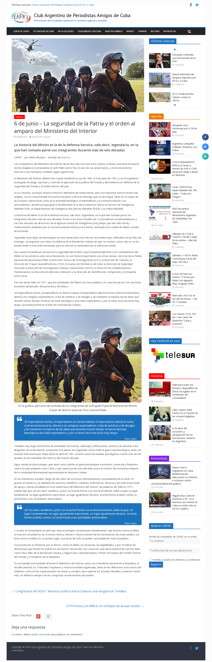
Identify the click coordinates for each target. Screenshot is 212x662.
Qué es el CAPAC (21, 31)
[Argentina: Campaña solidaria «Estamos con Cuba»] (160, 142)
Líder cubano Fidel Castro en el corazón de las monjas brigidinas (185, 413)
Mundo (130, 31)
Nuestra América (114, 31)
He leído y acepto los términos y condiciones (176, 559)
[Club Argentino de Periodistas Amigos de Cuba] (21, 13)
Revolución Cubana (41, 136)
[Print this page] (205, 158)
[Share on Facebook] (205, 139)
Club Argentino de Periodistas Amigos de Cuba (82, 15)
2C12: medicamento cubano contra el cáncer (183, 97)
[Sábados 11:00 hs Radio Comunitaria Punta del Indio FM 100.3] (160, 253)
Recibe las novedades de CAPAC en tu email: (173, 536)
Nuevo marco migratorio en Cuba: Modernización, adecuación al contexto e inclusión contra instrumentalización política (174, 475)
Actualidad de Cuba (43, 31)
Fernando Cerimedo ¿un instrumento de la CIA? (184, 58)
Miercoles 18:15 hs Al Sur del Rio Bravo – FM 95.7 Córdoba (184, 299)
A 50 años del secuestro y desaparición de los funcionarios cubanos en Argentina (183, 435)
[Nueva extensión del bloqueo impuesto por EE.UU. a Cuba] (160, 74)
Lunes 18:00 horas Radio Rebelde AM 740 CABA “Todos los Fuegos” (184, 191)
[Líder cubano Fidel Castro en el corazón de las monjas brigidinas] (160, 408)
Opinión (142, 31)
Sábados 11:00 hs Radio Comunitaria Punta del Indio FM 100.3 (185, 258)
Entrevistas (169, 31)
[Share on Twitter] (205, 149)
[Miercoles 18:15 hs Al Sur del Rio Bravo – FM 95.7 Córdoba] (160, 294)
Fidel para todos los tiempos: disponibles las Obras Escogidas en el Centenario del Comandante (185, 391)
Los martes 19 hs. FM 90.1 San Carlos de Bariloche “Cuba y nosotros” (184, 318)
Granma (65, 157)
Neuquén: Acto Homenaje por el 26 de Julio (184, 128)
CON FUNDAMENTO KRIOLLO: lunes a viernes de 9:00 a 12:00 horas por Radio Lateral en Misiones (185, 168)
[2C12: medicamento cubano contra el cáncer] (160, 94)
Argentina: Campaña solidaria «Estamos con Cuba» (184, 147)
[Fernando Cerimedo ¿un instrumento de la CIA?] (160, 54)
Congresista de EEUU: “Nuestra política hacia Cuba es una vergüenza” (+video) (69, 591)
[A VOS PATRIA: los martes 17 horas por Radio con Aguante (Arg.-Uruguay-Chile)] (160, 272)
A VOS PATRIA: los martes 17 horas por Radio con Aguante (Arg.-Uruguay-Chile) (183, 278)
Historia (155, 31)
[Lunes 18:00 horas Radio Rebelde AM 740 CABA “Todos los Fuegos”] (160, 185)
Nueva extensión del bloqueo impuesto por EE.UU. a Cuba (63, 4)
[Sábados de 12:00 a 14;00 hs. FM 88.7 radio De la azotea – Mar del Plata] (160, 232)
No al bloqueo (66, 31)
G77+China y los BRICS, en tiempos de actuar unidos (105, 606)
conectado (44, 634)
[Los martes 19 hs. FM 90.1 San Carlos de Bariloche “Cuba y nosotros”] (160, 312)
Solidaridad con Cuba (89, 31)
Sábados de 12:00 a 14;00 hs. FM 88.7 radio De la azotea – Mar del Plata (184, 238)
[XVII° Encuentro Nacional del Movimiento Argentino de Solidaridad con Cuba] (160, 207)
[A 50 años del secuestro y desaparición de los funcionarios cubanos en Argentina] (160, 426)
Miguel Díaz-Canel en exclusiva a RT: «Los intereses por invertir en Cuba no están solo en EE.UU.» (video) (185, 502)
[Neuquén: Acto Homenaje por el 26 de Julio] (160, 123)
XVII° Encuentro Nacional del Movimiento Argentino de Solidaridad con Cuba (184, 215)
